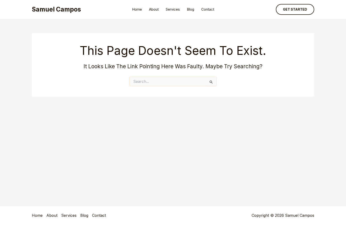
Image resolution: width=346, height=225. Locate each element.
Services (173, 9)
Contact (207, 9)
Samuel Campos (56, 9)
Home (137, 9)
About (154, 9)
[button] (295, 9)
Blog (190, 9)
